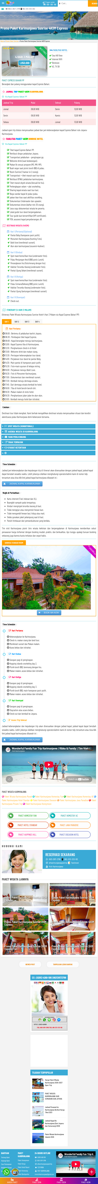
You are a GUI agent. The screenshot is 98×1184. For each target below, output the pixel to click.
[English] (35, 983)
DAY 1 (7, 321)
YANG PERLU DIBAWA (17, 436)
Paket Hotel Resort (23, 1167)
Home (2, 41)
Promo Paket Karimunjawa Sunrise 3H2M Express (73, 899)
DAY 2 (17, 321)
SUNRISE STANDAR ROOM (14, 542)
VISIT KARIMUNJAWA (43, 1171)
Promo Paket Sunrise (11, 41)
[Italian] (45, 983)
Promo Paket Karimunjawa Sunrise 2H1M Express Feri (72, 947)
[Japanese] (55, 983)
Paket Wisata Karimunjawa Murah (18, 796)
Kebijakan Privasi (6, 1168)
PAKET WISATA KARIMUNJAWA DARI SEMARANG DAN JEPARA (53, 1096)
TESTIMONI (40, 1167)
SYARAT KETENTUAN (17, 447)
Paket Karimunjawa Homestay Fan (49, 796)
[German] (40, 983)
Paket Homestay (23, 1171)
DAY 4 (37, 321)
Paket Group (21, 1164)
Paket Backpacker (23, 1174)
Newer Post (30, 964)
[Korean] (58, 983)
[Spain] (43, 983)
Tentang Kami (5, 1157)
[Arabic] (60, 983)
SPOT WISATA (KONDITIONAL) (20, 426)
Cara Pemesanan (6, 1164)
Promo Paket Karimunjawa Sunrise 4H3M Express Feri (73, 923)
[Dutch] (48, 983)
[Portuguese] (53, 983)
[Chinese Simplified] (63, 983)
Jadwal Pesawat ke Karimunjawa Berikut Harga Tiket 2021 (55, 1109)
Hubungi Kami (5, 1161)
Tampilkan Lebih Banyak (62, 964)
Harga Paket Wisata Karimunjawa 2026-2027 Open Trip (53, 1082)
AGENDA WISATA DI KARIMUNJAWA (23, 431)
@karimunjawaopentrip (44, 1164)
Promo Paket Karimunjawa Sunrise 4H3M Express (25, 899)
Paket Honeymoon (23, 1160)
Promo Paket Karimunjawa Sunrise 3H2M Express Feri (25, 947)
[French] (37, 983)
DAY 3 (27, 321)
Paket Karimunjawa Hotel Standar (16, 800)
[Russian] (50, 983)
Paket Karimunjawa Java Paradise (74, 800)
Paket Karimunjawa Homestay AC (79, 796)
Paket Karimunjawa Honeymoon (38, 803)
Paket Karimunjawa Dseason (45, 800)
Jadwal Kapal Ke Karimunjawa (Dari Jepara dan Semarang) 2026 (54, 1123)
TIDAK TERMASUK (15, 442)
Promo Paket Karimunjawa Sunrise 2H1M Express (25, 923)
